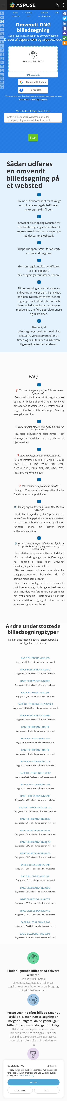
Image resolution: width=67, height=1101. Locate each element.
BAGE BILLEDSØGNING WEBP (35, 772)
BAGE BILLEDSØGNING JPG (35, 658)
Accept (33, 1082)
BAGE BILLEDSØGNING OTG (35, 899)
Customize (20, 1090)
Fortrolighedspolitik (39, 99)
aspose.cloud (52, 39)
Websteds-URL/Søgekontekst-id (33, 111)
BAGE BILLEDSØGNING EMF (35, 864)
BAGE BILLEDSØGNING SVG (35, 922)
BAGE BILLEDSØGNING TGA (35, 761)
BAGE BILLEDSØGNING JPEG (35, 669)
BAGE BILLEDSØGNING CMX (35, 795)
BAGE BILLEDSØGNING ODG (35, 887)
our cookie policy (26, 1076)
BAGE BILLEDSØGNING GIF (35, 876)
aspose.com (28, 39)
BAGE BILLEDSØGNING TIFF (35, 738)
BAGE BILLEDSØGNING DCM (35, 818)
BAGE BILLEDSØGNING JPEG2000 (35, 704)
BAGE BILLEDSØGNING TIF (35, 727)
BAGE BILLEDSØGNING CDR (35, 784)
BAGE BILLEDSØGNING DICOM (35, 807)
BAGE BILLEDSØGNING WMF (35, 933)
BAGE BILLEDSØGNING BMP (35, 715)
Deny (47, 1090)
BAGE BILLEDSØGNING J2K (35, 692)
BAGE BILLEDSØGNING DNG (35, 853)
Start (33, 137)
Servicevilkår (24, 99)
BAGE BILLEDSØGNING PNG (35, 910)
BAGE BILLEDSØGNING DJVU (35, 841)
